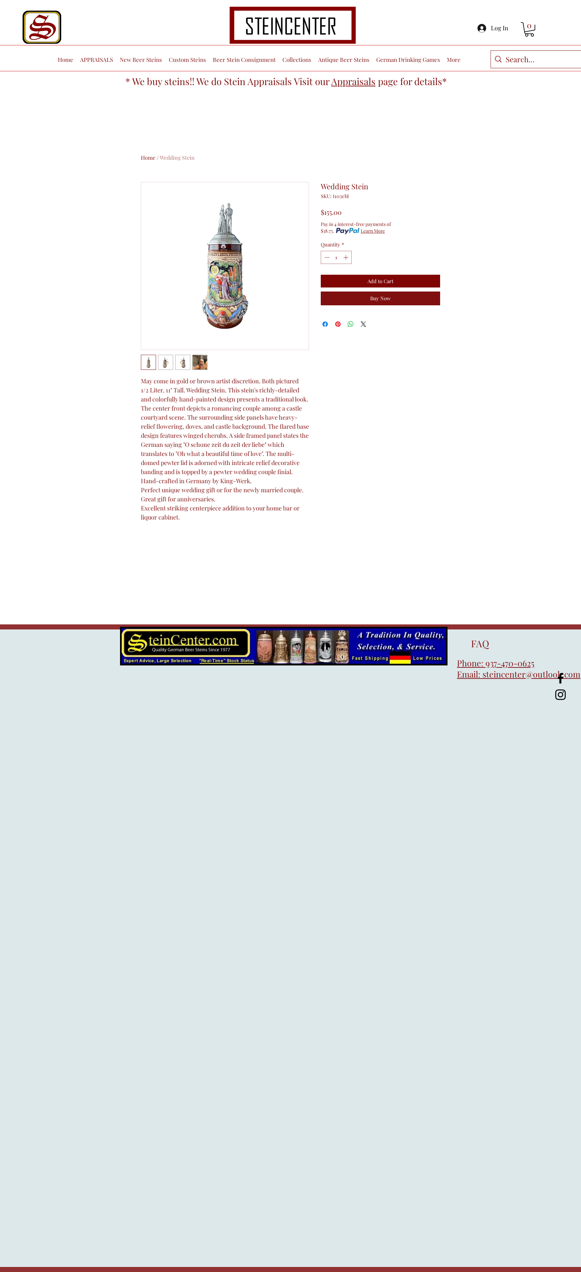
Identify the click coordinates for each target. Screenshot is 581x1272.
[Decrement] (326, 257)
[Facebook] (560, 678)
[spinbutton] (336, 257)
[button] (529, 29)
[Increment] (346, 257)
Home (148, 157)
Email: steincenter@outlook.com (518, 674)
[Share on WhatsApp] (351, 324)
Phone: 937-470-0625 (495, 662)
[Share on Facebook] (325, 324)
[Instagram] (560, 695)
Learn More (373, 231)
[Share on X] (363, 324)
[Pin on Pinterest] (338, 324)
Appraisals (353, 81)
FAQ (473, 643)
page (388, 81)
